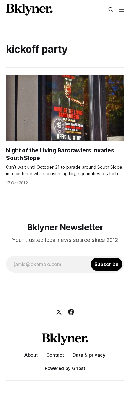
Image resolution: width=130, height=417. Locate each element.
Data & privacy (89, 355)
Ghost (78, 368)
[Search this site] (111, 9)
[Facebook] (71, 312)
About (31, 355)
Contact (55, 355)
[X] (59, 312)
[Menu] (121, 9)
